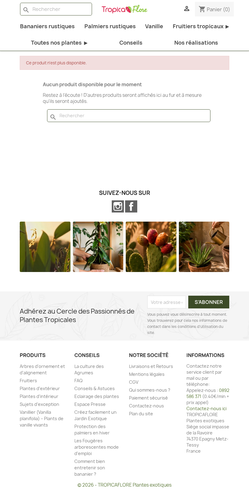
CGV (133, 382)
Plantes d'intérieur (39, 396)
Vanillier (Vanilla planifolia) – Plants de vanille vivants (41, 418)
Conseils (130, 42)
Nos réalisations (196, 42)
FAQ (78, 380)
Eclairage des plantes (96, 396)
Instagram (118, 206)
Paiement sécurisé (148, 398)
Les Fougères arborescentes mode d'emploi (96, 447)
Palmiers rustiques (110, 26)
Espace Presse (90, 404)
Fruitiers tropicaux (201, 26)
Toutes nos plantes (59, 42)
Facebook (131, 206)
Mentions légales (147, 374)
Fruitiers (28, 380)
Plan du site (141, 413)
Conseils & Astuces (94, 388)
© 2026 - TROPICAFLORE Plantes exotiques (124, 485)
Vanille (154, 26)
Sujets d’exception (39, 404)
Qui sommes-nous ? (149, 390)
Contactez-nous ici (206, 408)
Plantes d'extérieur (40, 388)
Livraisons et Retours (151, 366)
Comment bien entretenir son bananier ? (89, 467)
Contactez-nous (146, 406)
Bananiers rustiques (47, 26)
